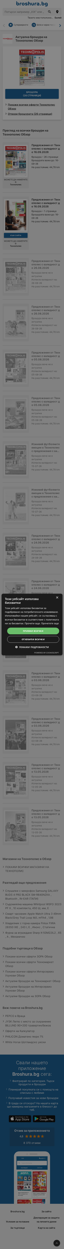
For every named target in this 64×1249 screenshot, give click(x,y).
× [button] (57, 597)
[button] (32, 647)
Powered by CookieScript (46, 652)
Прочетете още (50, 623)
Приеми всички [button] (33, 630)
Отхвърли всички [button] (33, 639)
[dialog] (32, 624)
